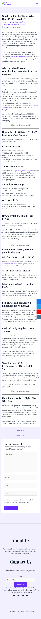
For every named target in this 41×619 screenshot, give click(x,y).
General (19, 22)
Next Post (20, 435)
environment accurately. (19, 57)
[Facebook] (14, 596)
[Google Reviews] (27, 596)
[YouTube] (23, 596)
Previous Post (20, 430)
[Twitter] (18, 596)
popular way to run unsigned (23, 171)
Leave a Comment (8, 22)
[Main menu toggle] (37, 4)
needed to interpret (10, 264)
